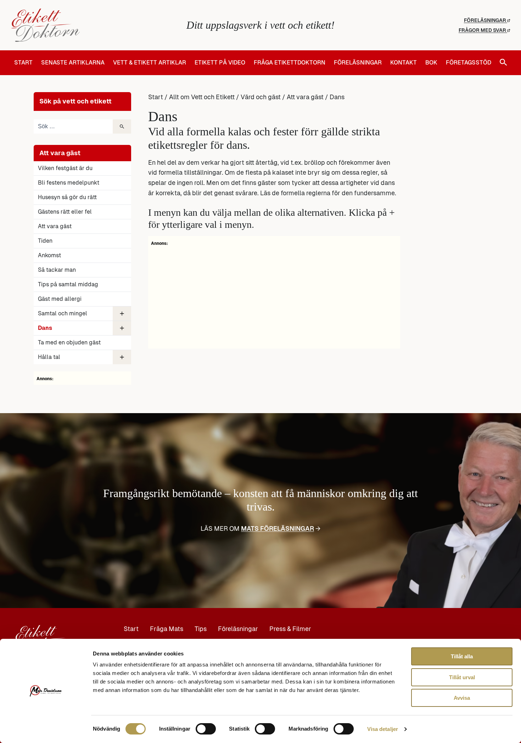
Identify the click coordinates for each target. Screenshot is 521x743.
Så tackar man (57, 269)
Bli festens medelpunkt (68, 182)
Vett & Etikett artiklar (149, 63)
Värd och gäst (261, 97)
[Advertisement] (274, 296)
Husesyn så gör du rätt (67, 197)
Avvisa (462, 698)
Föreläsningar (485, 20)
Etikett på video (220, 63)
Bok (431, 63)
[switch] (206, 728)
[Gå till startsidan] (94, 25)
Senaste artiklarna (73, 63)
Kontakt (403, 63)
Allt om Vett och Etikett (202, 97)
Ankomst (49, 255)
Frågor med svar (483, 30)
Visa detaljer (382, 729)
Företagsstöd (468, 63)
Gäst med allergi (60, 298)
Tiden (45, 240)
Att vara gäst (55, 226)
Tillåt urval (462, 677)
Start (23, 63)
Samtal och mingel (62, 313)
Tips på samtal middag (68, 284)
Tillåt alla (462, 656)
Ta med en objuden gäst (69, 342)
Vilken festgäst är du (65, 168)
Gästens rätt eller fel (65, 211)
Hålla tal (49, 357)
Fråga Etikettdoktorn (289, 63)
